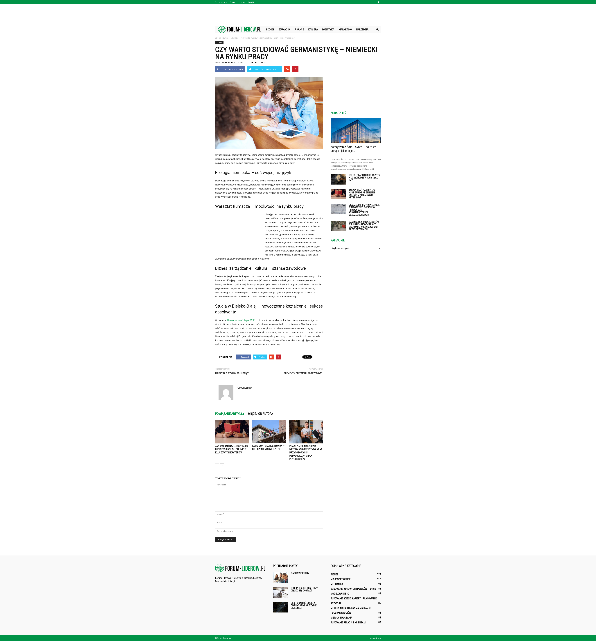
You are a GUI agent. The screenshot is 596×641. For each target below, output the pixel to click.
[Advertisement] (298, 15)
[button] (377, 29)
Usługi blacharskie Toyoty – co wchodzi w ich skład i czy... (364, 178)
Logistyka (328, 29)
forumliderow (227, 62)
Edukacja (284, 29)
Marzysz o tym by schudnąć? (232, 373)
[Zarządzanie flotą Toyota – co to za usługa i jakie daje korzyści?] (356, 130)
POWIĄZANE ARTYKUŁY (229, 414)
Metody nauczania (341, 617)
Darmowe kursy (300, 573)
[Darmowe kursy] (280, 577)
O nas (232, 2)
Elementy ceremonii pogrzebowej (303, 373)
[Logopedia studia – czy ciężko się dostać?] (280, 592)
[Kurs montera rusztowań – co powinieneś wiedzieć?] (269, 431)
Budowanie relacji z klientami (348, 622)
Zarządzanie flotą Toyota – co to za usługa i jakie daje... (353, 149)
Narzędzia (362, 29)
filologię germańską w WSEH (242, 320)
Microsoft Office (340, 579)
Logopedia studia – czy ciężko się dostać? (304, 589)
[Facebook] (378, 2)
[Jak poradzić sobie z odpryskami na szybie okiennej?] (280, 607)
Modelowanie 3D (340, 593)
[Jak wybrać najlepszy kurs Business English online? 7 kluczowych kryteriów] (232, 431)
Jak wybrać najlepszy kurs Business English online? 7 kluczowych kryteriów (231, 449)
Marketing (345, 29)
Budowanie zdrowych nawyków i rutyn (353, 588)
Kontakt (251, 2)
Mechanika (337, 584)
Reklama (241, 2)
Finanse (299, 29)
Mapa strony (375, 638)
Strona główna (221, 2)
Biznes (270, 29)
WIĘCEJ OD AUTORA (260, 414)
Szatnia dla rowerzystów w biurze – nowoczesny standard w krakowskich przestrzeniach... (364, 225)
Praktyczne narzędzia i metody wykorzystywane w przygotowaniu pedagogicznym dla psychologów (305, 452)
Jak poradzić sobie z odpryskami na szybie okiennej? (303, 605)
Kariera (313, 29)
